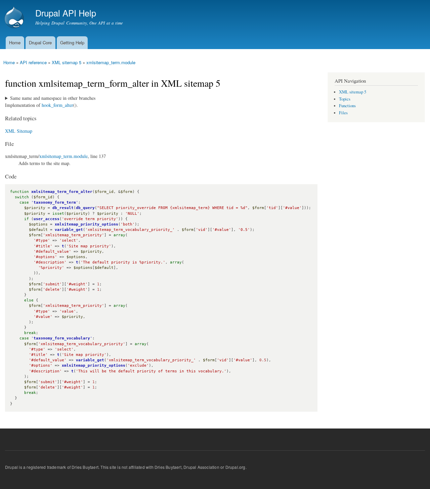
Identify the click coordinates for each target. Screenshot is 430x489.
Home (14, 42)
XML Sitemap (18, 131)
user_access (46, 219)
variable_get (69, 230)
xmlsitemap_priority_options (86, 224)
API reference (33, 62)
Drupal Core (40, 42)
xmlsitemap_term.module (110, 62)
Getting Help (72, 42)
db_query (85, 208)
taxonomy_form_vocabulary (62, 338)
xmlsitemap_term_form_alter (61, 192)
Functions (347, 106)
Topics (344, 99)
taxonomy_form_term (55, 202)
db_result (63, 208)
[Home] (15, 18)
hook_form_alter (57, 105)
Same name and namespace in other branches (52, 98)
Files (343, 113)
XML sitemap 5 (66, 62)
